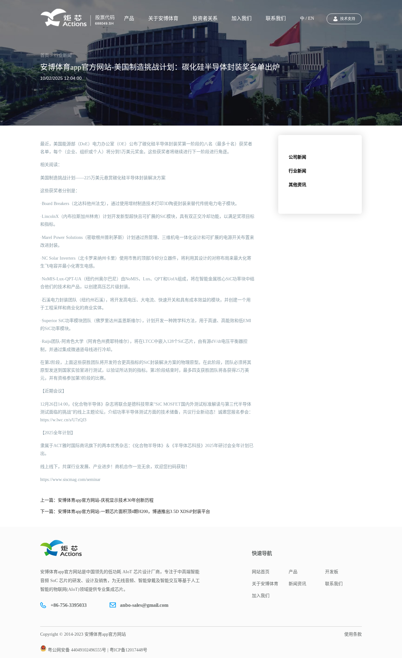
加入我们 (241, 18)
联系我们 (276, 18)
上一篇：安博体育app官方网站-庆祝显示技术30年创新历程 (97, 500)
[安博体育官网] (79, 17)
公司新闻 (297, 157)
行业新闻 (297, 171)
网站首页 (260, 571)
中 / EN (307, 18)
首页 (44, 55)
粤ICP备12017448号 (128, 650)
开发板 (331, 571)
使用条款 (353, 634)
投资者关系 (205, 18)
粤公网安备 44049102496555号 (77, 650)
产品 (129, 18)
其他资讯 (297, 184)
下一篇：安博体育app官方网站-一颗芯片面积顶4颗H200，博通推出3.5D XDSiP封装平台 (125, 511)
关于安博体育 (163, 18)
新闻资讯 (297, 583)
